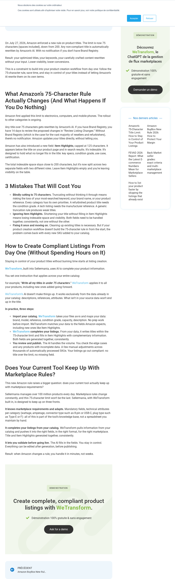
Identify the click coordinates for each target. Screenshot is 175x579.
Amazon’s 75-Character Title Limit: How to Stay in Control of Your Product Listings (136, 135)
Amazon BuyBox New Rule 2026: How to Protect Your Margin (154, 134)
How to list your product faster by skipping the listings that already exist (136, 191)
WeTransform (13, 268)
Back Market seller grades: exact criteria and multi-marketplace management (154, 162)
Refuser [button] (149, 18)
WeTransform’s (14, 294)
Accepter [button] (134, 18)
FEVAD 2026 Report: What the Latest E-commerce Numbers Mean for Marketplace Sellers (136, 164)
